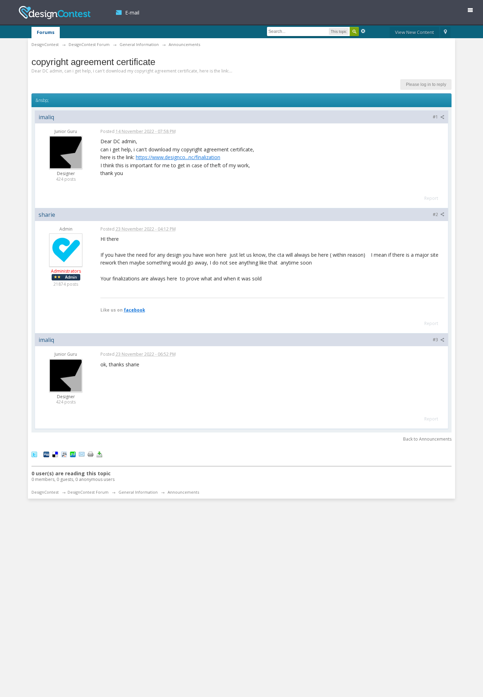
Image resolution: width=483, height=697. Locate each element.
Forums (45, 32)
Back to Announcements (427, 439)
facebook (134, 310)
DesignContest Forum (88, 492)
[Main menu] (473, 11)
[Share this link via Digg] (46, 454)
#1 (436, 117)
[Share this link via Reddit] (64, 454)
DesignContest (55, 12)
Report (431, 198)
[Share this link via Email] (82, 454)
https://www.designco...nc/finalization (178, 157)
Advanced (363, 31)
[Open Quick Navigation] (445, 32)
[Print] (90, 454)
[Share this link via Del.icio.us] (55, 454)
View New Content (414, 32)
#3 (436, 340)
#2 (436, 214)
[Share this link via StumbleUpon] (73, 454)
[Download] (99, 454)
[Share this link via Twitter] (34, 454)
